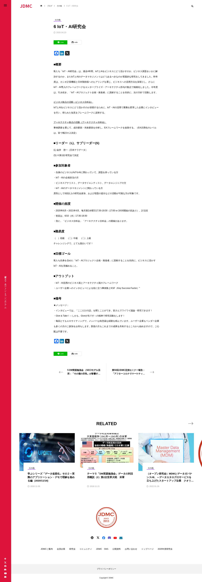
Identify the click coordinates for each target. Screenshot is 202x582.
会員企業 (61, 549)
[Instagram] (5, 559)
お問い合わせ (131, 549)
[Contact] (5, 577)
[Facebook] (5, 566)
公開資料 (116, 549)
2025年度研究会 (165, 549)
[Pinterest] (5, 570)
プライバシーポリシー (106, 569)
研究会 (72, 549)
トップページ (147, 549)
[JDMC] (106, 517)
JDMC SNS (102, 549)
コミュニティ (86, 549)
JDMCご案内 (47, 549)
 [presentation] (190, 423)
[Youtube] (5, 573)
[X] (5, 562)
